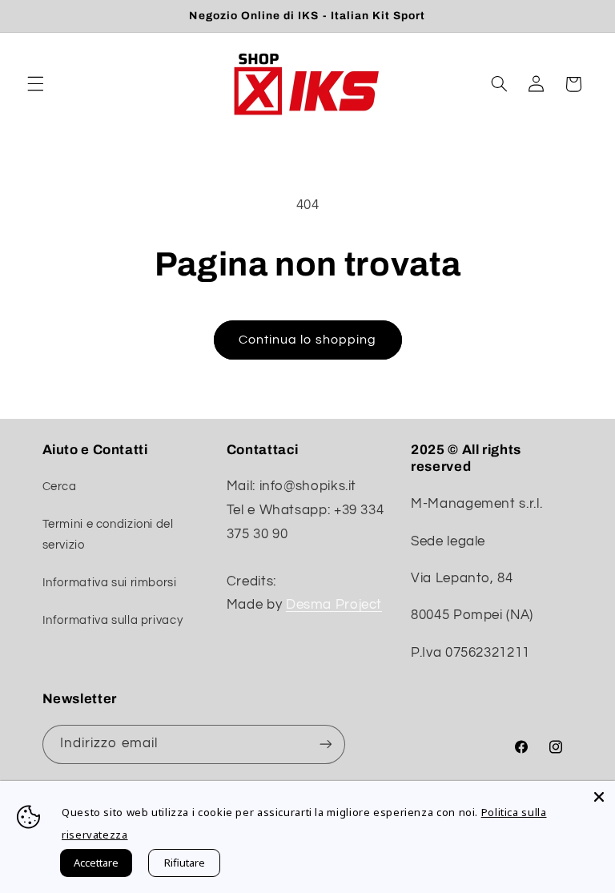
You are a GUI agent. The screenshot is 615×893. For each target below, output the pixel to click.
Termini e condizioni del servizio (108, 534)
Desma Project (334, 604)
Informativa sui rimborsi (109, 583)
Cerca (59, 487)
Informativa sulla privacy (112, 620)
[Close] (599, 797)
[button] (35, 84)
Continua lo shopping (307, 339)
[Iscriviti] (325, 744)
